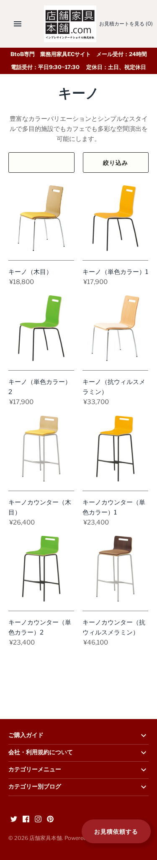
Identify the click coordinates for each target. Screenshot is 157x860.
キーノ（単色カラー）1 (115, 272)
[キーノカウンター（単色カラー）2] (41, 568)
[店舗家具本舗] (70, 23)
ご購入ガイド (26, 735)
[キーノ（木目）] (41, 218)
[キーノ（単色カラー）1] (115, 218)
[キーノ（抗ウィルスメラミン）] (115, 328)
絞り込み (115, 162)
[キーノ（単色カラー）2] (41, 328)
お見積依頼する (116, 831)
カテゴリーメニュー (34, 769)
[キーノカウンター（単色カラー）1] (115, 448)
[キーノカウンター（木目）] (41, 448)
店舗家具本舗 (45, 838)
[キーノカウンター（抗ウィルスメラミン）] (115, 568)
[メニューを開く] (17, 24)
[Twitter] (13, 820)
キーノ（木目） (30, 272)
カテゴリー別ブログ (34, 787)
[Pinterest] (50, 820)
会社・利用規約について (40, 752)
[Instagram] (38, 820)
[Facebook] (26, 820)
